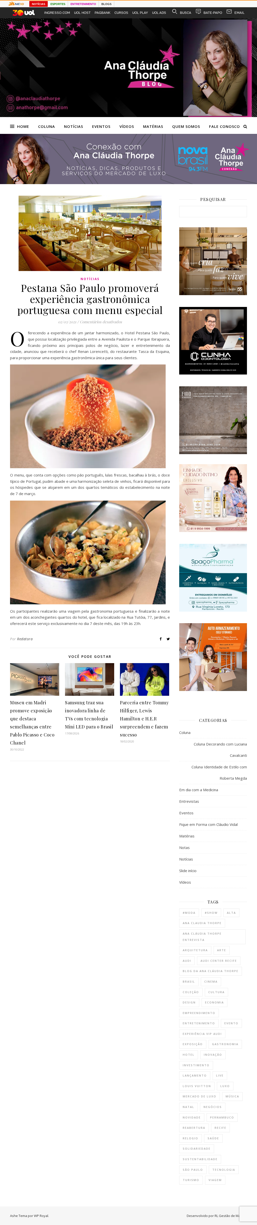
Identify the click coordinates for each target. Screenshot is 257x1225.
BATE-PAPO (213, 13)
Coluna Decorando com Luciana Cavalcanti (220, 749)
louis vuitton (197, 1086)
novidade (192, 1117)
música (232, 1096)
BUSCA (185, 13)
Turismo (191, 1180)
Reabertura (194, 1128)
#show (211, 913)
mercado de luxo (199, 1096)
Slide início (188, 870)
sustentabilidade (200, 1159)
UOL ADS (159, 13)
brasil (189, 981)
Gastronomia (225, 1044)
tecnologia (223, 1169)
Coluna (46, 126)
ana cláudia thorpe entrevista (202, 937)
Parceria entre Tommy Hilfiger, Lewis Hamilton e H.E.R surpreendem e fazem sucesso (144, 719)
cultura (216, 992)
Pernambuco (222, 1117)
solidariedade (197, 1148)
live (220, 1075)
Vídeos (126, 126)
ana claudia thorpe (202, 923)
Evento (231, 1023)
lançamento (195, 1075)
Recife (220, 1128)
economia (214, 1002)
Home (23, 126)
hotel (189, 1054)
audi (187, 961)
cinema (211, 981)
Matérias (153, 126)
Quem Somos (186, 126)
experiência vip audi (202, 1034)
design (189, 1002)
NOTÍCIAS (38, 4)
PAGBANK (102, 13)
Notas (184, 847)
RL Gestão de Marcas (231, 1215)
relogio (190, 1138)
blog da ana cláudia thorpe (210, 971)
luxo (225, 1086)
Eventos (101, 126)
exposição (193, 1044)
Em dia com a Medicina (198, 789)
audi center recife (219, 961)
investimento (196, 1065)
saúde (213, 1138)
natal (188, 1107)
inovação (213, 1054)
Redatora (25, 638)
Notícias (73, 126)
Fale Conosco (224, 126)
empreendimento (199, 1013)
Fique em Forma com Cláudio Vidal (208, 824)
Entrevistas (189, 801)
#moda (189, 913)
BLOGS (106, 4)
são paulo (193, 1169)
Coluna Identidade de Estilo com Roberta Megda (219, 772)
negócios (213, 1107)
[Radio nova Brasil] (128, 182)
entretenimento (199, 1023)
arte (221, 950)
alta (231, 913)
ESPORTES (57, 4)
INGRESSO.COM (57, 13)
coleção (191, 992)
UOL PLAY (140, 13)
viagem (215, 1180)
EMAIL (239, 13)
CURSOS (121, 13)
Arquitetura (195, 950)
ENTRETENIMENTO (83, 4)
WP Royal (41, 1215)
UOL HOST (82, 13)
